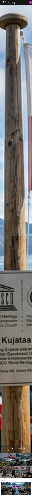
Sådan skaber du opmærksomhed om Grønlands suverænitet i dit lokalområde (8, 472)
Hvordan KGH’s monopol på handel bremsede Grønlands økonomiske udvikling (24, 460)
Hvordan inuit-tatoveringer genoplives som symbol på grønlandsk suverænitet (24, 472)
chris (6, 474)
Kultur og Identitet (24, 470)
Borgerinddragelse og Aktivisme (8, 470)
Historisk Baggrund (24, 457)
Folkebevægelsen (8, 2)
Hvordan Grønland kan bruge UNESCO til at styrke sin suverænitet (15, 450)
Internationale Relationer (8, 457)
